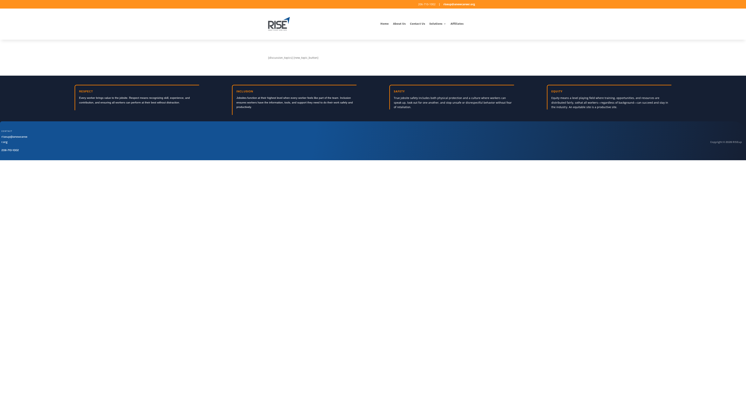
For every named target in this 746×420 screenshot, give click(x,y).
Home (384, 23)
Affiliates (457, 23)
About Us (399, 23)
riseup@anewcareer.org (459, 4)
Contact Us (417, 23)
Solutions (435, 23)
